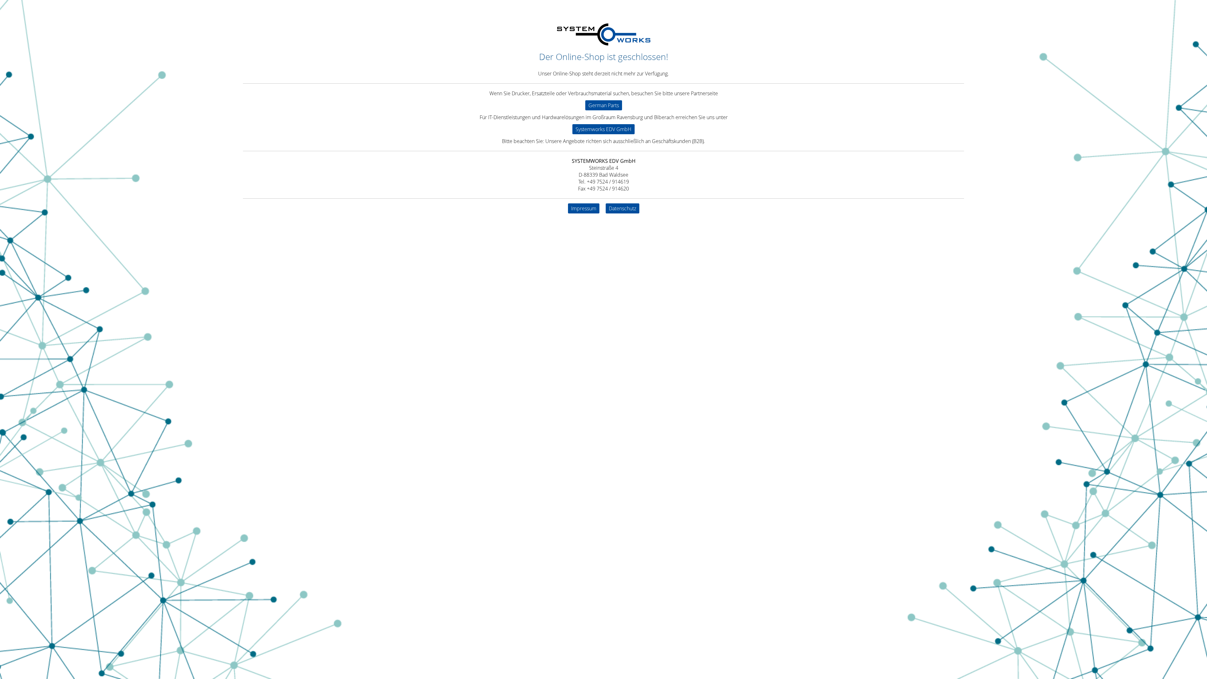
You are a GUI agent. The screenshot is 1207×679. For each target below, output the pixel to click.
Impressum (583, 208)
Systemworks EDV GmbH (603, 129)
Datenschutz (622, 208)
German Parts (603, 105)
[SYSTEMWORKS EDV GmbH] (603, 43)
